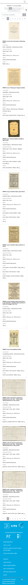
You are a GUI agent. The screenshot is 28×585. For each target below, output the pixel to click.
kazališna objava (6, 196)
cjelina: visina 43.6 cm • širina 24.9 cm (12, 362)
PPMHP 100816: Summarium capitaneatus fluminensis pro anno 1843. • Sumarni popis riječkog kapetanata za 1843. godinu (13, 444)
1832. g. (4, 221)
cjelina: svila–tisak (7, 200)
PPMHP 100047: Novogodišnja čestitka (12, 349)
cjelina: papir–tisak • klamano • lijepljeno (12, 149)
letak (4, 47)
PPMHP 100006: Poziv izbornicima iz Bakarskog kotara (14, 42)
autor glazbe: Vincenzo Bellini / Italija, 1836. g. (14, 267)
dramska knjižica (7, 144)
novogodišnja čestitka (8, 354)
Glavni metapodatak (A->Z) (13, 10)
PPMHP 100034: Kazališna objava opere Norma (14, 191)
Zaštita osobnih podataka (9, 565)
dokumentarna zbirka (17, 47)
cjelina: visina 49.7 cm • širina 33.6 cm (12, 317)
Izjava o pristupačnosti (8, 568)
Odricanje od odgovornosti (9, 571)
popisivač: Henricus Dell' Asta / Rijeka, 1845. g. (14, 513)
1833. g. (4, 325)
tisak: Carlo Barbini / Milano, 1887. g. (11, 167)
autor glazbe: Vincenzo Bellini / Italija (12, 213)
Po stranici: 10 (19, 8)
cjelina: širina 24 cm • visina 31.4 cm (11, 100)
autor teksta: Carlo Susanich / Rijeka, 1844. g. (13, 370)
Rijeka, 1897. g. (6, 64)
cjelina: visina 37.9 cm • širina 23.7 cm (12, 204)
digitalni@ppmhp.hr (8, 542)
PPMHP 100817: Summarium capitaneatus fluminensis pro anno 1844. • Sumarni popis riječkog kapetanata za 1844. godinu (13, 491)
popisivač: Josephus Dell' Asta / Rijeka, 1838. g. (14, 421)
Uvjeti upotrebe (7, 562)
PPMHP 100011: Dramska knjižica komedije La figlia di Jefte (13, 139)
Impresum (5, 559)
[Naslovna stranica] (1, 1)
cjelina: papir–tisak (7, 51)
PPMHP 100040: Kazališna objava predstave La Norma (14, 245)
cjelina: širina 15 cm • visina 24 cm (11, 55)
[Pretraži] (24, 14)
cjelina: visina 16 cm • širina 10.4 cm (11, 153)
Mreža (14, 8)
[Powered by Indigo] (23, 579)
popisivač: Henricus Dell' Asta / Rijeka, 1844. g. (14, 466)
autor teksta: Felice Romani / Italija (11, 217)
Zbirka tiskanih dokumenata (9, 59)
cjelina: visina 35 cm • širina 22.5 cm (11, 259)
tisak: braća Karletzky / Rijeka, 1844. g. (12, 375)
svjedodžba (8, 47)
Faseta (6, 8)
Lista (10, 8)
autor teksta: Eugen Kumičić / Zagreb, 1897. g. (14, 115)
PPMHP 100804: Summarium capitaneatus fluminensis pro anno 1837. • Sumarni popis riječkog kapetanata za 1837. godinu (13, 399)
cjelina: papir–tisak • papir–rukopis (11, 409)
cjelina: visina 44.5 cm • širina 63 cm (11, 413)
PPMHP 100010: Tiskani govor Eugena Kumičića (14, 87)
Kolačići (5, 575)
